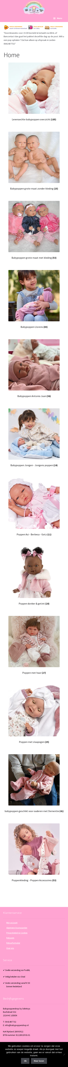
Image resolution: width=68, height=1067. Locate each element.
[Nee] (64, 1054)
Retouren (10, 938)
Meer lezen (39, 1061)
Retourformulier (13, 943)
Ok (25, 1061)
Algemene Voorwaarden (16, 927)
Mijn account (11, 922)
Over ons (10, 948)
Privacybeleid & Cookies (16, 933)
